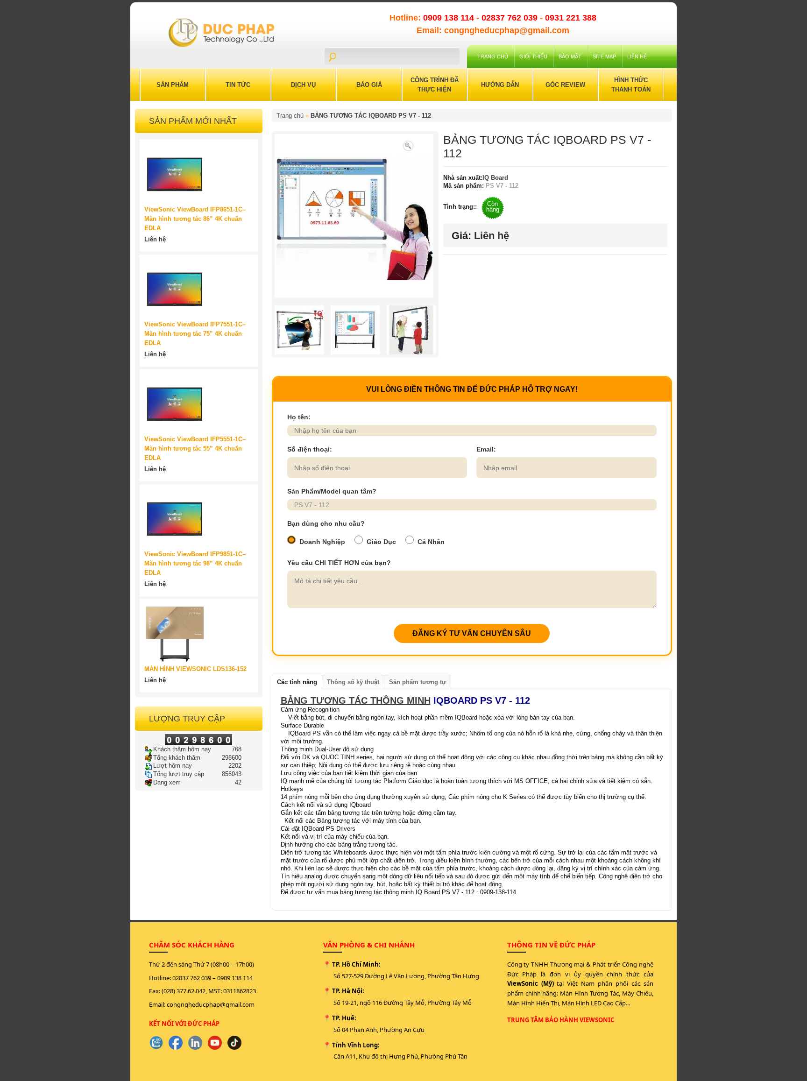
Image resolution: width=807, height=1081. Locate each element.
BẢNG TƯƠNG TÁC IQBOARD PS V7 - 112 (371, 115)
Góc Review (565, 84)
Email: (486, 449)
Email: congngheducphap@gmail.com (493, 30)
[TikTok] (234, 1043)
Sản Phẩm (172, 84)
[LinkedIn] (195, 1043)
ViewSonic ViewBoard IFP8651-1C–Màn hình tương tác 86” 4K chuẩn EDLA (195, 219)
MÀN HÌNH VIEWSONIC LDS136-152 (195, 668)
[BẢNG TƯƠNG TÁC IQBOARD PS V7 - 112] (408, 144)
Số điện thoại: (309, 449)
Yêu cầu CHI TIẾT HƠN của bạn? (339, 562)
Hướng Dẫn (500, 84)
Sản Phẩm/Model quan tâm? (331, 491)
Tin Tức (238, 84)
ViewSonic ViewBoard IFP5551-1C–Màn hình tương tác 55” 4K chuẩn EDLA (195, 448)
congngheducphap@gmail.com (211, 1004)
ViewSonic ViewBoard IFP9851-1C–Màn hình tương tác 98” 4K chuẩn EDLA (195, 563)
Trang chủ (492, 56)
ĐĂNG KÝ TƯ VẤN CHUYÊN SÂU (471, 633)
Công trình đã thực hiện (435, 85)
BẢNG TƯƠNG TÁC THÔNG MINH (356, 700)
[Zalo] (156, 1043)
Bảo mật (570, 56)
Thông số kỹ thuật (353, 681)
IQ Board (495, 177)
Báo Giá (369, 84)
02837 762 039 (510, 17)
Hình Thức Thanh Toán (631, 85)
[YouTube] (215, 1043)
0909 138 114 (449, 17)
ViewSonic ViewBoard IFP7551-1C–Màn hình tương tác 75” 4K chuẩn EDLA (195, 333)
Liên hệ (637, 56)
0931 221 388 (570, 17)
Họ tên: (299, 417)
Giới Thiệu (533, 56)
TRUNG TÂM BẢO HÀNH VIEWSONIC (560, 1020)
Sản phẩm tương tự (417, 681)
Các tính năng (297, 681)
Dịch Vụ (303, 84)
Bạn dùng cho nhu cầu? (326, 523)
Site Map (604, 56)
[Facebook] (176, 1043)
